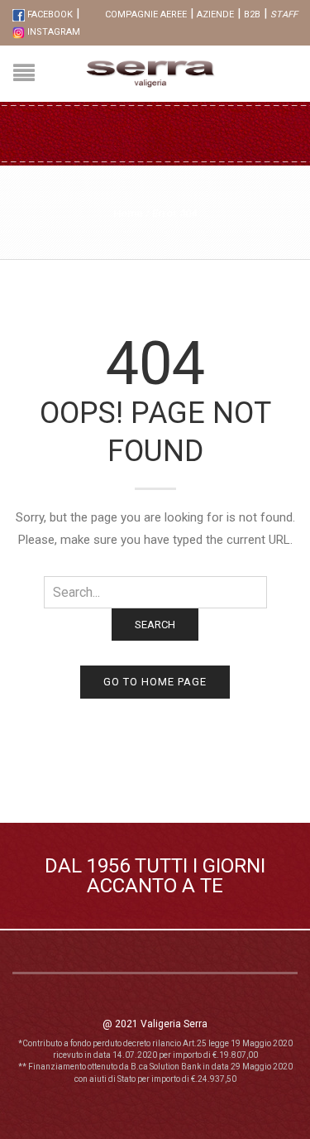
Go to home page (155, 681)
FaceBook (49, 14)
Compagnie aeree (146, 14)
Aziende (215, 14)
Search (155, 624)
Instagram (52, 31)
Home (128, 213)
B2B (252, 14)
